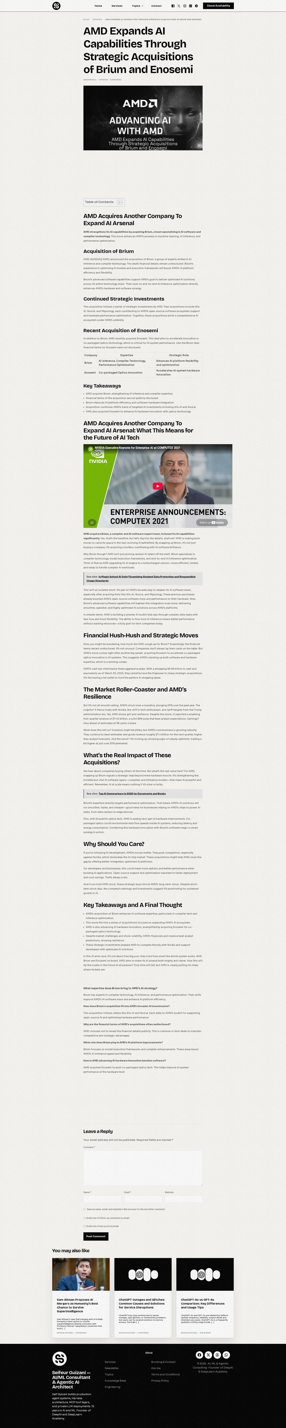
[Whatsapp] (190, 5)
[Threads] (217, 1355)
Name (87, 1192)
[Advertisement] (143, 176)
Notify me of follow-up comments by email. (108, 1218)
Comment (89, 1147)
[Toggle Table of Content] (118, 202)
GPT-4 (185, 1264)
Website (169, 1192)
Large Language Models (133, 1264)
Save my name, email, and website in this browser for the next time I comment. (126, 1209)
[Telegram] (196, 5)
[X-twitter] (208, 1355)
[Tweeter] (179, 5)
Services (104, 1352)
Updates (103, 80)
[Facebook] (173, 5)
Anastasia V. (90, 80)
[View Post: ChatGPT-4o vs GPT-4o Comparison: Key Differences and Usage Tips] (205, 1274)
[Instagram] (185, 5)
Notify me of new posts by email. (102, 1226)
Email (127, 1192)
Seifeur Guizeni (65, 1333)
